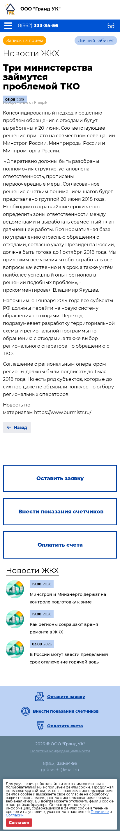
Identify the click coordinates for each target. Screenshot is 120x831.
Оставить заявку (66, 697)
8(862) (38, 25)
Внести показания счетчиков (66, 711)
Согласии (15, 815)
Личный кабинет (96, 40)
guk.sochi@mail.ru (60, 769)
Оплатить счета (65, 726)
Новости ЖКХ (32, 570)
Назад (20, 427)
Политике (100, 811)
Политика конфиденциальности (60, 751)
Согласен (19, 822)
